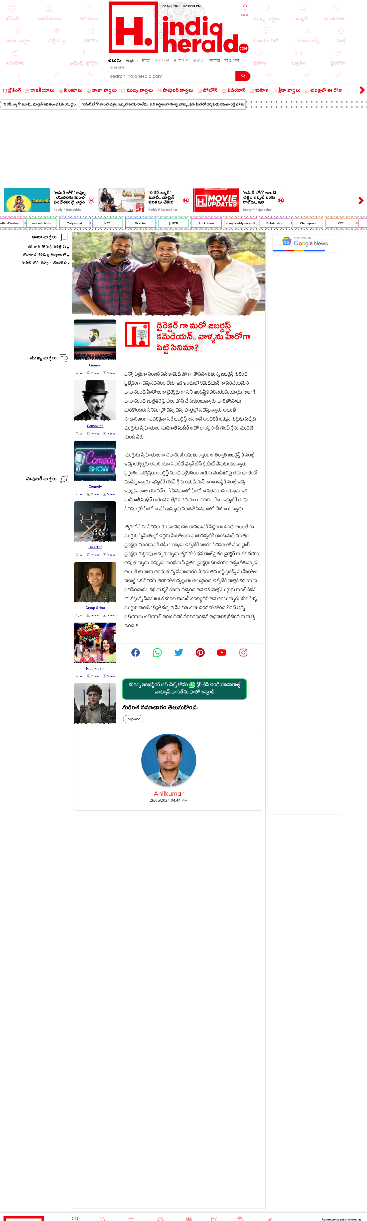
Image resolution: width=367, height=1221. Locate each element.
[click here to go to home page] (178, 52)
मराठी (214, 60)
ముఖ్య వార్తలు (43, 359)
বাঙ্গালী (231, 60)
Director (132, 223)
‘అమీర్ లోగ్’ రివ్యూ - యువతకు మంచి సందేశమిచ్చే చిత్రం (70, 197)
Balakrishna (266, 223)
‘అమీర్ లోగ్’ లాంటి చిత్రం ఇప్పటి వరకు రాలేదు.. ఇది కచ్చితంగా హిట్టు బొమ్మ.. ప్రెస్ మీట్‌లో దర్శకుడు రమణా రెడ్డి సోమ (155, 105)
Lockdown (198, 223)
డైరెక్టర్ (229, 554)
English (132, 60)
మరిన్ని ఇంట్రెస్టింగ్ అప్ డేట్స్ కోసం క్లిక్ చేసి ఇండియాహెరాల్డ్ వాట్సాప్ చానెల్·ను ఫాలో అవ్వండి (184, 689)
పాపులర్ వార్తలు (41, 480)
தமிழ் (198, 60)
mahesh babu (33, 223)
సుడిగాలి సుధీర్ (138, 500)
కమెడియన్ (209, 384)
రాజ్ (208, 554)
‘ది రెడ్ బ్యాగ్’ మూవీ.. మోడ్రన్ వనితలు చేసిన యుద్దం (161, 197)
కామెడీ (174, 375)
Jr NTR (165, 223)
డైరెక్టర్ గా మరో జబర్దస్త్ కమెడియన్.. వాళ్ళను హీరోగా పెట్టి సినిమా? (204, 338)
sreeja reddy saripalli (232, 223)
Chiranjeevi (299, 223)
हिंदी (146, 60)
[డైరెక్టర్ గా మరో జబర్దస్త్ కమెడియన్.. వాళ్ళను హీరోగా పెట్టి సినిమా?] (168, 314)
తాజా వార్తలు (44, 238)
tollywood (133, 719)
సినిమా (154, 527)
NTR (99, 223)
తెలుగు (114, 61)
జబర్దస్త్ (227, 375)
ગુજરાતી (161, 60)
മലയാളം (117, 67)
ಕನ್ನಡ (181, 60)
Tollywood (66, 223)
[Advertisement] (183, 149)
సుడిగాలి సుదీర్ (175, 429)
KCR (333, 223)
